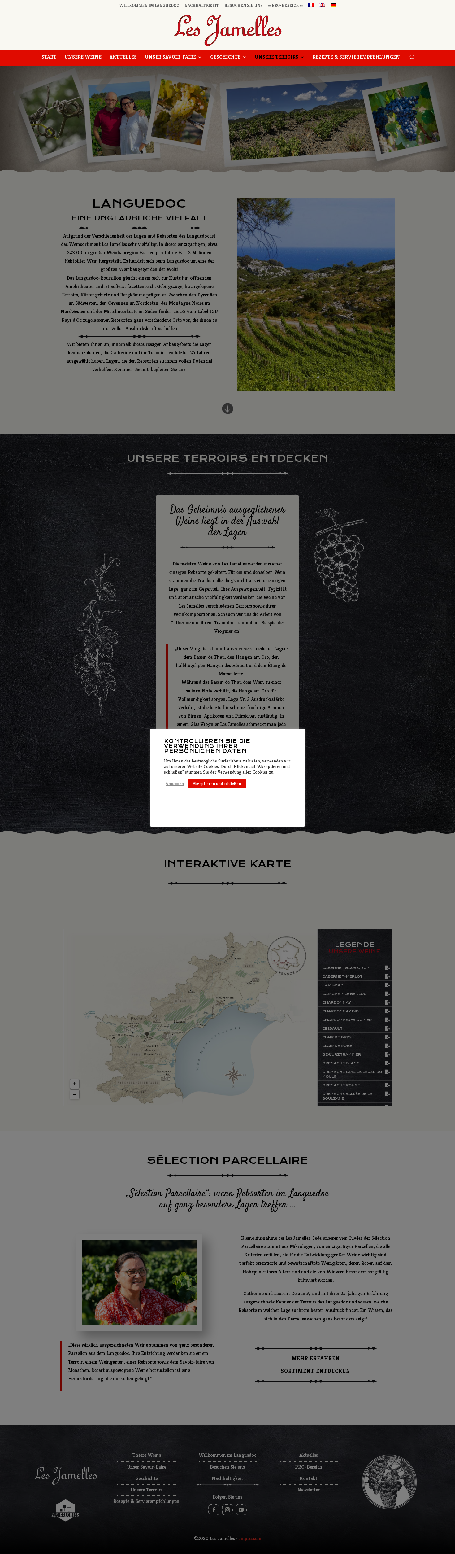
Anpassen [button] (175, 783)
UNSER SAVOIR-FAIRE (170, 57)
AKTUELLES (123, 57)
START (48, 57)
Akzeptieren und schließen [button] (217, 783)
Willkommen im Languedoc (149, 5)
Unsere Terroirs (276, 57)
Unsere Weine (83, 57)
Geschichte (225, 57)
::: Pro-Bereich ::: (285, 5)
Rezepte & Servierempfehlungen (356, 57)
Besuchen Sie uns (243, 5)
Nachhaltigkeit (201, 5)
